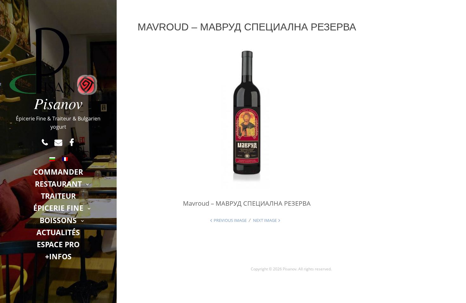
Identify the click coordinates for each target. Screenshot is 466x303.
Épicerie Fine (58, 208)
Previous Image (230, 220)
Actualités (58, 232)
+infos (58, 256)
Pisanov (58, 103)
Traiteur (58, 196)
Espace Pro (58, 244)
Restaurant (58, 184)
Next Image (265, 220)
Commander (58, 172)
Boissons (58, 220)
